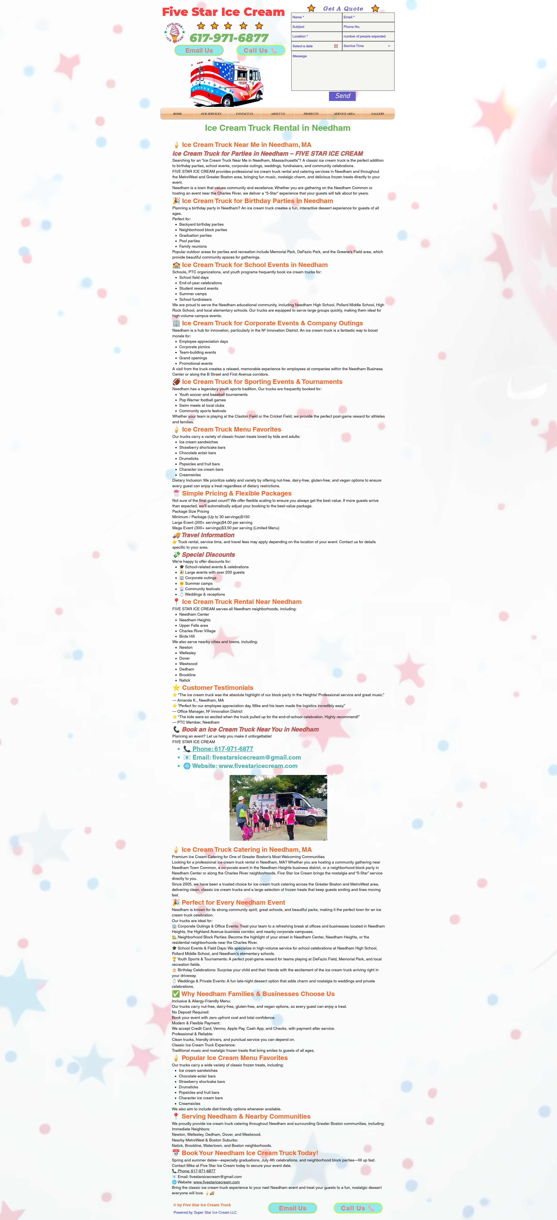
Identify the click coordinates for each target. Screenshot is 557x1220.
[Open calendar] (336, 46)
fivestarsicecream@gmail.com (256, 757)
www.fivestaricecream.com (258, 765)
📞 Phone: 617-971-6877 (218, 748)
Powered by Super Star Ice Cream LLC (205, 1212)
